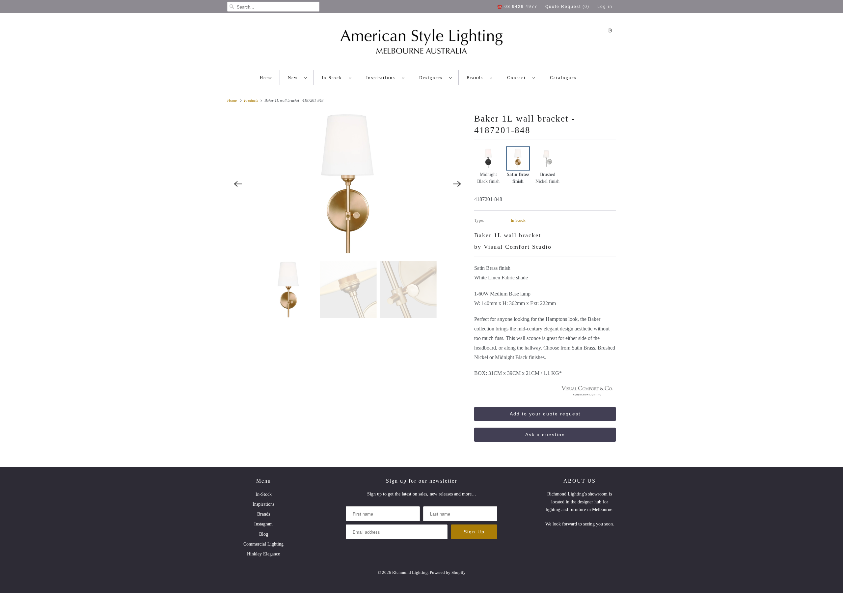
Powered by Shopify (448, 572)
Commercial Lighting (263, 544)
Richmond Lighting (410, 572)
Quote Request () (567, 6)
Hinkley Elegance (263, 553)
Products (251, 100)
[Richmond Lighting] (421, 43)
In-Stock (333, 77)
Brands (476, 77)
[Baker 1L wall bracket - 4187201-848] (347, 184)
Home (266, 77)
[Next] (457, 184)
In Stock (518, 220)
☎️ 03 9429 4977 (517, 6)
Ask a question (545, 434)
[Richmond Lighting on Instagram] (610, 30)
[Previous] (238, 184)
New (294, 77)
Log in (604, 6)
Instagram (263, 524)
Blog (263, 534)
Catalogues (563, 77)
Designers (432, 77)
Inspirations (382, 77)
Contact (518, 77)
